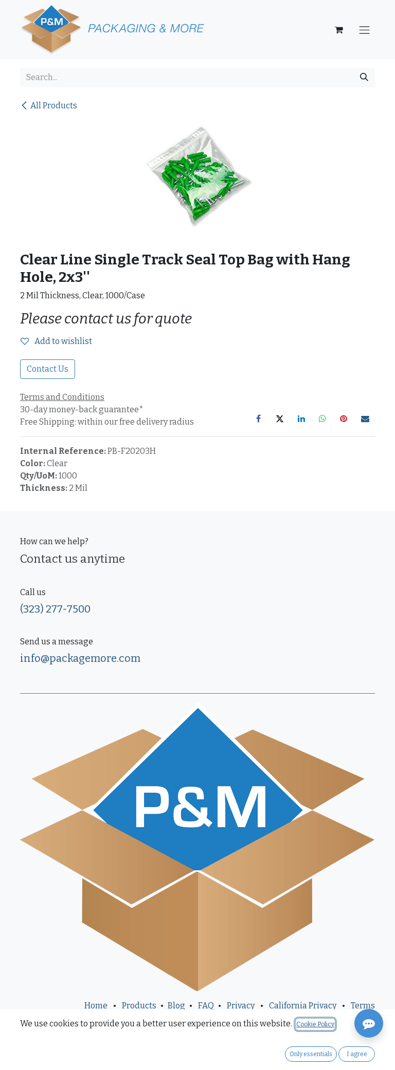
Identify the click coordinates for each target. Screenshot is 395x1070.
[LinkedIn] (301, 418)
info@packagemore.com (80, 658)
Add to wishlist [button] (62, 341)
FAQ (206, 1005)
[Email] (365, 418)
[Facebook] (258, 418)
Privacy (241, 1005)
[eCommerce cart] (339, 30)
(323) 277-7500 (55, 609)
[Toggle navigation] (364, 30)
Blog (176, 1005)
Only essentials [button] (311, 1054)
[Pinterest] (343, 418)
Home (95, 1005)
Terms (363, 1005)
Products (139, 1005)
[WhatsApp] (322, 418)
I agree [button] (357, 1054)
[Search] (364, 77)
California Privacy (302, 1005)
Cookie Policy (315, 1024)
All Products (53, 105)
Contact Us (47, 369)
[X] (280, 418)
